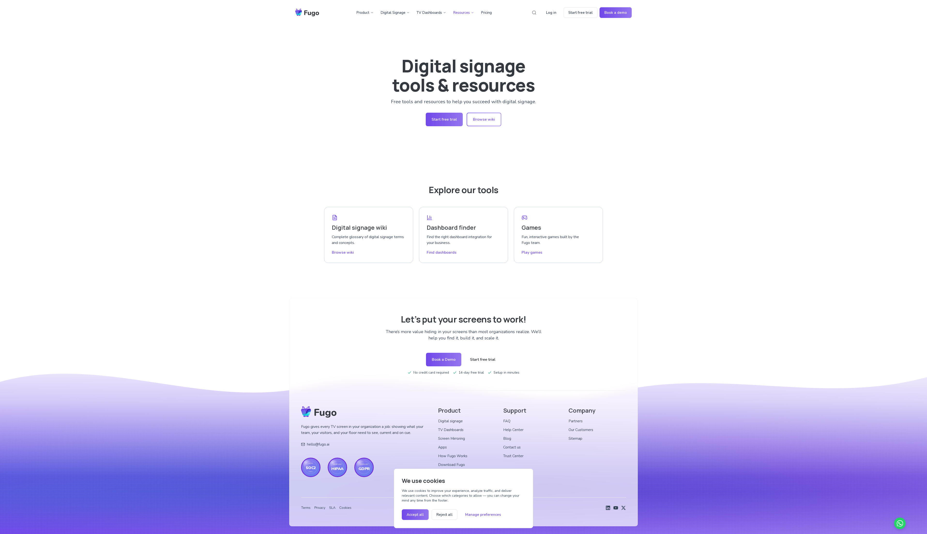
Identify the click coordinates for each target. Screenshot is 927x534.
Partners (576, 421)
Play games (532, 252)
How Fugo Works (452, 456)
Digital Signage (392, 12)
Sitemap (575, 438)
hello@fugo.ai (318, 444)
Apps (442, 447)
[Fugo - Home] (307, 12)
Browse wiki (484, 119)
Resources (461, 12)
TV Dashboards (429, 12)
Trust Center (513, 456)
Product (362, 12)
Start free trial (580, 12)
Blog (507, 438)
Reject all (444, 514)
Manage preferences (483, 514)
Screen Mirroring (451, 438)
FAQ (506, 421)
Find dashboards (441, 252)
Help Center (513, 429)
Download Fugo (451, 464)
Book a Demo (444, 359)
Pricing (486, 12)
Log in (551, 12)
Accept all (415, 514)
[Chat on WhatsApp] (900, 523)
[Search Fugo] (534, 12)
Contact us (512, 447)
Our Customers (581, 429)
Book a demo (615, 12)
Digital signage (450, 421)
